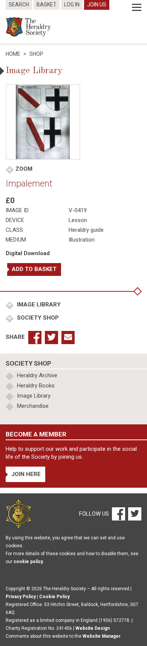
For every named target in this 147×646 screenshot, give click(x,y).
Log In (72, 5)
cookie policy (28, 561)
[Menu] (136, 7)
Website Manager (102, 636)
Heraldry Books (36, 385)
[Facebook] (118, 513)
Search (19, 5)
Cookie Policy (54, 596)
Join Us (96, 5)
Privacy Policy (21, 596)
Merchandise (33, 406)
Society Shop (37, 317)
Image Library (38, 304)
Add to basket (34, 269)
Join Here (26, 474)
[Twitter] (133, 513)
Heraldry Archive (37, 375)
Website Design (92, 628)
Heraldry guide (86, 230)
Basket (47, 5)
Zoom (23, 168)
